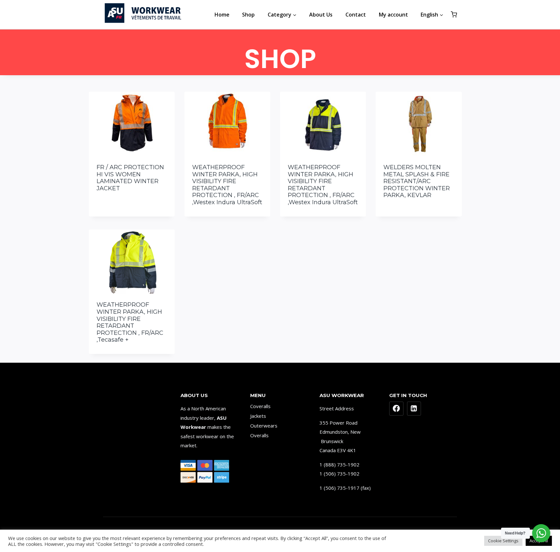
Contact (355, 14)
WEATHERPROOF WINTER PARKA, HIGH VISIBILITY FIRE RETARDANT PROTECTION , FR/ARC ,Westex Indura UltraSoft (227, 185)
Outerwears (263, 425)
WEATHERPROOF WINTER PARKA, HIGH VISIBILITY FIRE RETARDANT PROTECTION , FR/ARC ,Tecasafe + (130, 322)
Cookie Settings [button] (503, 541)
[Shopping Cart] (454, 14)
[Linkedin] (414, 409)
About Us (320, 14)
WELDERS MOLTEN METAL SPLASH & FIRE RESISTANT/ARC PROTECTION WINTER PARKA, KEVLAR (416, 181)
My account (393, 14)
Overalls (259, 435)
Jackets (258, 416)
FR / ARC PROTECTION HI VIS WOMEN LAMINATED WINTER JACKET (130, 178)
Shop (248, 14)
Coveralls (260, 406)
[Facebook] (396, 409)
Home (222, 14)
